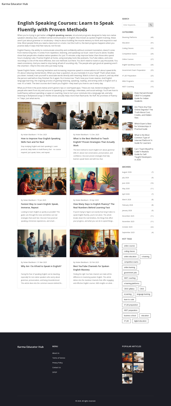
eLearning (127, 294)
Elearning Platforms (138, 37)
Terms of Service (58, 358)
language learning (143, 294)
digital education (140, 321)
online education (130, 256)
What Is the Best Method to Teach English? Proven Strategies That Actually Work (94, 142)
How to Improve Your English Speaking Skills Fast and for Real (40, 140)
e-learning (145, 256)
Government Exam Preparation (138, 70)
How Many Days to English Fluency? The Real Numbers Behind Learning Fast (93, 206)
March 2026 (138, 199)
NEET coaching (129, 278)
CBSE (142, 289)
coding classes (129, 251)
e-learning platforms (131, 283)
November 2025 (138, 221)
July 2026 (138, 177)
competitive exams (131, 262)
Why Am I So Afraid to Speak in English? (41, 266)
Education (138, 43)
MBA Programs (138, 81)
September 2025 (138, 232)
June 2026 (138, 183)
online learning (129, 267)
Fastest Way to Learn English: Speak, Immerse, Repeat (40, 206)
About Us (55, 353)
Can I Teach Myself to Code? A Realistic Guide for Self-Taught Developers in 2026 (143, 154)
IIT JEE (126, 321)
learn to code (129, 299)
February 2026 (138, 205)
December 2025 (138, 216)
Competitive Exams (138, 54)
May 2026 (138, 188)
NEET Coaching (138, 86)
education (145, 315)
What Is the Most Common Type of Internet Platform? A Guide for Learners (143, 139)
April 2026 (138, 194)
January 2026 (138, 210)
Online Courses (138, 59)
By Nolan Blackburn (28, 134)
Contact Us (56, 367)
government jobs (130, 273)
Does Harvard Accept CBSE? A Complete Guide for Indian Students (143, 97)
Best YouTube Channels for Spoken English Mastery (91, 268)
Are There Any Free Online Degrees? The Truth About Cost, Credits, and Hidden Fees (143, 112)
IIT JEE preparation (131, 305)
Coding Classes (138, 48)
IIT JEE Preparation (138, 76)
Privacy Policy (57, 363)
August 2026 (138, 172)
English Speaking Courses (138, 65)
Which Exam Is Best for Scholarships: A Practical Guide (142, 126)
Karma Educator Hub (15, 3)
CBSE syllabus (129, 289)
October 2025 (138, 227)
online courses (129, 246)
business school (130, 315)
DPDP (54, 372)
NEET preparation (130, 310)
